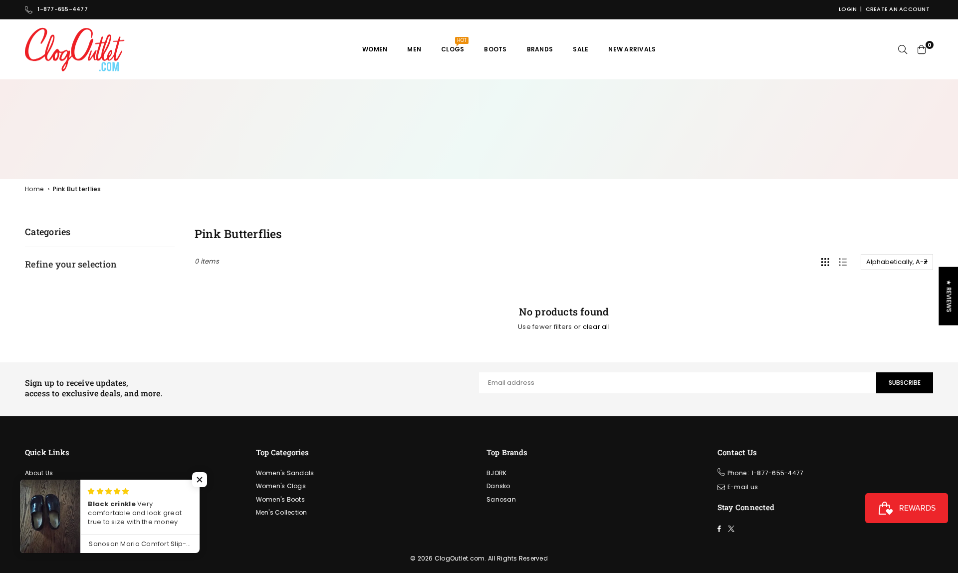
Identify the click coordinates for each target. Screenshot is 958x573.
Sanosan (501, 499)
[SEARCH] (902, 49)
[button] (199, 479)
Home (34, 189)
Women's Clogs (281, 486)
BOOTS (495, 49)
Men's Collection (281, 512)
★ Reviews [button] (949, 296)
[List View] (843, 262)
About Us (39, 473)
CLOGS (454, 45)
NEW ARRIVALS (632, 49)
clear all (596, 326)
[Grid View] (825, 262)
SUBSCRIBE (905, 382)
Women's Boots (280, 499)
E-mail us (742, 487)
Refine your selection (71, 264)
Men (414, 49)
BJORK (496, 473)
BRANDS (540, 49)
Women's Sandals (285, 473)
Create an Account (898, 9)
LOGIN (848, 9)
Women (374, 49)
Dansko (498, 486)
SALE (580, 49)
